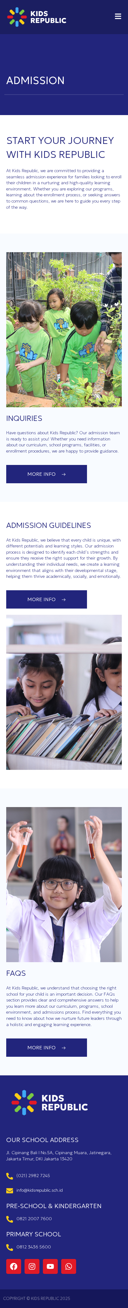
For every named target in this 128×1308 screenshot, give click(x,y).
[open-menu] (118, 17)
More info (41, 474)
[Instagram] (32, 1266)
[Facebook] (13, 1266)
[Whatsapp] (68, 1266)
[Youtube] (50, 1266)
